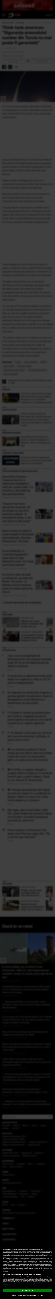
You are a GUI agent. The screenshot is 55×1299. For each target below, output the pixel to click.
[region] (27, 1270)
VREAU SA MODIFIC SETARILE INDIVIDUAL (27, 1295)
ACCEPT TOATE (27, 1290)
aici (21, 1265)
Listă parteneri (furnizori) (9, 1286)
